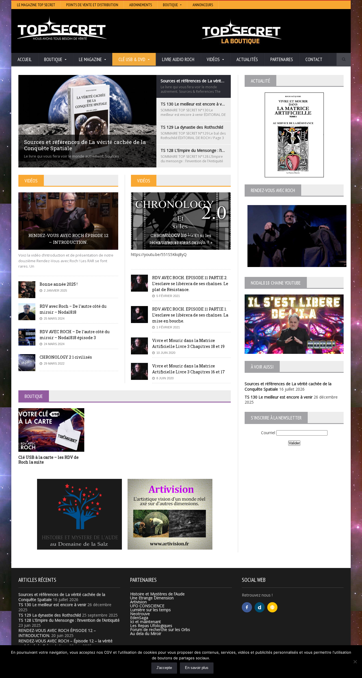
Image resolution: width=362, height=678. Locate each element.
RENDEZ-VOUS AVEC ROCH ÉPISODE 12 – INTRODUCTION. (68, 239)
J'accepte (164, 668)
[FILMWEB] (272, 607)
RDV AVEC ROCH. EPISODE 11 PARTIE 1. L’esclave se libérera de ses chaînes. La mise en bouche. (190, 315)
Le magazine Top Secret (36, 4)
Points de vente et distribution (92, 4)
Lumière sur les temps (150, 609)
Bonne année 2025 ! (58, 284)
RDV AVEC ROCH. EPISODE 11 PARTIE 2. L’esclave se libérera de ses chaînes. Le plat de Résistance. (190, 283)
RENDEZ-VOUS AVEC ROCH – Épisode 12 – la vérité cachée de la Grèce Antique (65, 643)
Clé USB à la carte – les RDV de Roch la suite (48, 460)
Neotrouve (140, 613)
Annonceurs (203, 4)
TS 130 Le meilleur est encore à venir (279, 397)
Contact (313, 59)
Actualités (247, 59)
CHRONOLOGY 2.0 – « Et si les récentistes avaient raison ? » (180, 239)
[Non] (355, 661)
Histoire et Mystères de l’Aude (157, 594)
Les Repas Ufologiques (151, 625)
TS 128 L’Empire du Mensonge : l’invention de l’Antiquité (69, 620)
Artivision (138, 601)
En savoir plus (196, 668)
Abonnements (140, 4)
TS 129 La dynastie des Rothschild (49, 615)
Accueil (25, 59)
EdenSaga (139, 617)
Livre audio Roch (178, 59)
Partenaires (281, 59)
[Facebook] (247, 607)
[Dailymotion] (260, 607)
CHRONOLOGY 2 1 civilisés (66, 357)
